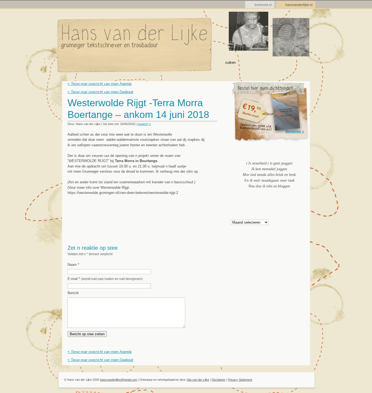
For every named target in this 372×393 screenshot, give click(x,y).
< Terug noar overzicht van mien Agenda (100, 84)
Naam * (73, 265)
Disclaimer (218, 379)
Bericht (73, 293)
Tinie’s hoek (183, 62)
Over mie (111, 62)
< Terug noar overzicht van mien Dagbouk (100, 92)
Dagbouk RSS (214, 104)
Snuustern (157, 62)
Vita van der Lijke (198, 379)
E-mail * (105, 279)
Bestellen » (294, 131)
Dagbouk (88, 62)
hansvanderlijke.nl (299, 5)
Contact (209, 62)
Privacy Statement (240, 379)
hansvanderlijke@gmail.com (118, 379)
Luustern (133, 62)
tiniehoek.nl (263, 5)
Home (68, 62)
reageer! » (144, 124)
